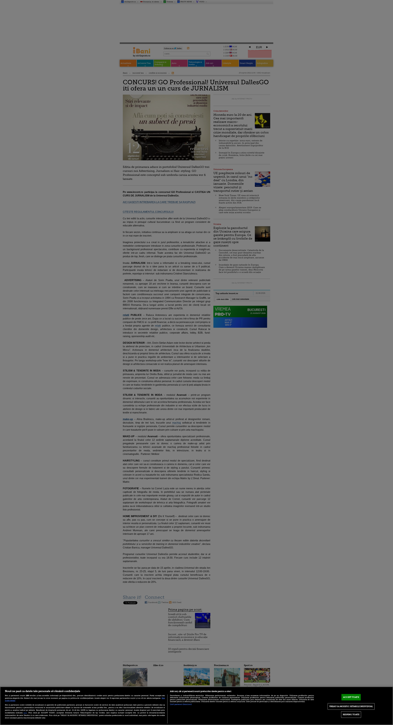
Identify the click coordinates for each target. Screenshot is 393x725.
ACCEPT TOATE (351, 697)
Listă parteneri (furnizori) (181, 704)
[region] (196, 706)
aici (25, 713)
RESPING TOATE (351, 714)
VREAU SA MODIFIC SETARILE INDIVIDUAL (351, 706)
